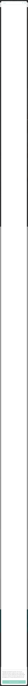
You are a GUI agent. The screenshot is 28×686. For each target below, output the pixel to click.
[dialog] (14, 343)
